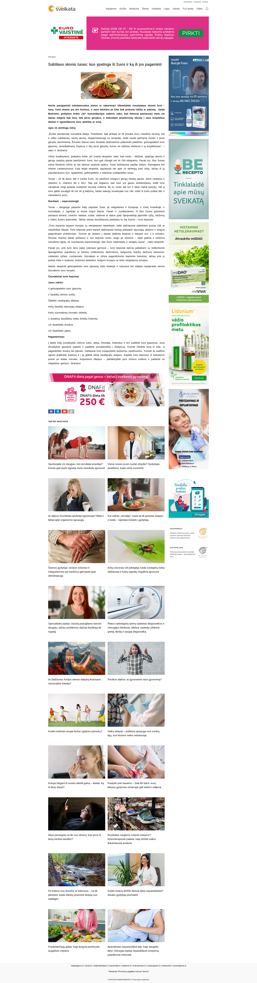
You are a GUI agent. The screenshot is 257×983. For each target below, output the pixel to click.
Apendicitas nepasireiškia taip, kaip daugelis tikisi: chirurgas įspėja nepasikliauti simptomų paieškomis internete (133, 950)
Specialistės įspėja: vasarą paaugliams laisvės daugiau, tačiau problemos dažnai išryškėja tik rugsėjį (75, 627)
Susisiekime (189, 2)
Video (199, 8)
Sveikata (156, 8)
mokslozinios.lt (139, 966)
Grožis (122, 8)
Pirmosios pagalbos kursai (129, 971)
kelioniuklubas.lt (101, 966)
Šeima (145, 8)
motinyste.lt (166, 966)
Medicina (134, 8)
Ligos (167, 8)
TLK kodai (188, 8)
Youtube (205, 2)
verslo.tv (88, 966)
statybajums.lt (77, 966)
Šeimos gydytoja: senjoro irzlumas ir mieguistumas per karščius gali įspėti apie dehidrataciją (72, 571)
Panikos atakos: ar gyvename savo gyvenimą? (135, 679)
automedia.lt (114, 966)
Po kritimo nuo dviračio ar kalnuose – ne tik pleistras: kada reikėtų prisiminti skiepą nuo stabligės (72, 894)
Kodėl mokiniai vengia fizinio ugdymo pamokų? (75, 731)
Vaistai (176, 8)
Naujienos (111, 8)
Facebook (197, 2)
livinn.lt (146, 971)
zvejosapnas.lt (153, 966)
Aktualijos (52, 57)
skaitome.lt (126, 966)
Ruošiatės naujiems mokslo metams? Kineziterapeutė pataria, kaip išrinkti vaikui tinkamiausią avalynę (132, 839)
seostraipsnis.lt (179, 966)
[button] (51, 411)
